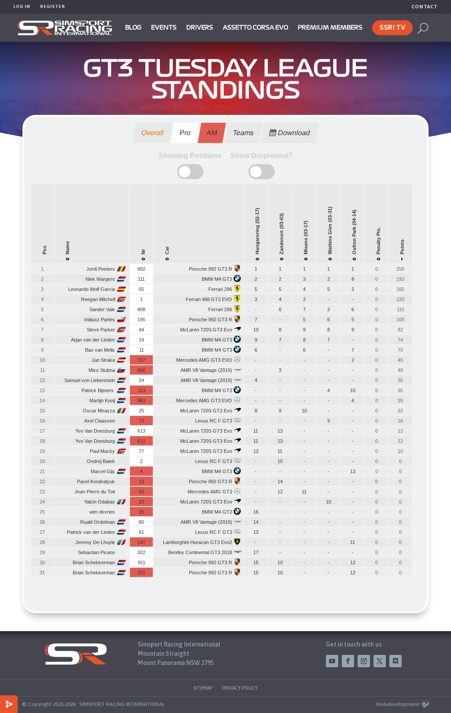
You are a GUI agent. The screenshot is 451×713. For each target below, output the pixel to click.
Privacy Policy (240, 688)
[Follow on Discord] (395, 661)
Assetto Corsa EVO (255, 27)
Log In (21, 6)
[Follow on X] (379, 661)
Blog (133, 27)
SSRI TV (392, 27)
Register (52, 6)
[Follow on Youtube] (332, 661)
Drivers (199, 27)
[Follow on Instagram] (364, 661)
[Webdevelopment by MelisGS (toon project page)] (425, 704)
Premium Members (330, 27)
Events (164, 27)
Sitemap (202, 688)
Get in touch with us (353, 644)
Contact (424, 6)
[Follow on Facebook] (348, 661)
